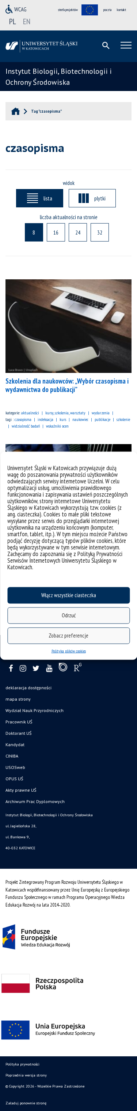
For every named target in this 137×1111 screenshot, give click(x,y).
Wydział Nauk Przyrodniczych (34, 710)
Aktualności (30, 412)
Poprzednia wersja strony (26, 1075)
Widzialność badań (26, 426)
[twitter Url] (36, 668)
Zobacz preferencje (68, 635)
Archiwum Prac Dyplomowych (35, 801)
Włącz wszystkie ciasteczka (68, 595)
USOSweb (15, 767)
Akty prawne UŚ (20, 790)
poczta (107, 9)
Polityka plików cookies (69, 650)
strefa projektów (68, 9)
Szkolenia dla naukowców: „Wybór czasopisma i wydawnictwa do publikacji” (67, 385)
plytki (100, 198)
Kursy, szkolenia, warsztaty (65, 412)
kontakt (121, 9)
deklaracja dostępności (28, 687)
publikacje (102, 419)
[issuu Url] (63, 669)
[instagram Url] (23, 668)
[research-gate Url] (77, 669)
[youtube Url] (49, 668)
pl (12, 21)
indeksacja (45, 419)
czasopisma (23, 419)
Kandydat (14, 744)
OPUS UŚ (14, 778)
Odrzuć (69, 615)
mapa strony (18, 699)
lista (47, 198)
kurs (63, 419)
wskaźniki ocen (57, 426)
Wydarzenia (101, 412)
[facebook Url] (11, 668)
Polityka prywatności (22, 1064)
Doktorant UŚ (18, 733)
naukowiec (80, 419)
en (26, 21)
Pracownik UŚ (18, 722)
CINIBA (11, 756)
